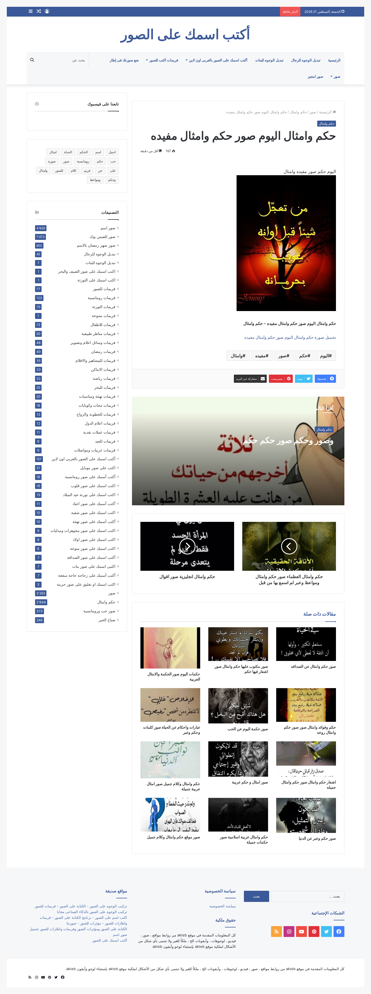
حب (113, 161)
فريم (87, 170)
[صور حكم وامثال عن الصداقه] (306, 644)
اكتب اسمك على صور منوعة (92, 548)
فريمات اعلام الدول (100, 423)
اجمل (112, 152)
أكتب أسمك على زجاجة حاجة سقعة (86, 575)
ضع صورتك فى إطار (124, 60)
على (113, 170)
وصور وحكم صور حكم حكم (288, 440)
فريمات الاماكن (103, 369)
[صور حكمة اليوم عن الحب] (238, 705)
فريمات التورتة (103, 306)
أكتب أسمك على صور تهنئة (94, 521)
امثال (52, 152)
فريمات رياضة (104, 378)
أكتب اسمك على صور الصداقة (91, 557)
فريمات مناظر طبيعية (98, 333)
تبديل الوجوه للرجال (305, 60)
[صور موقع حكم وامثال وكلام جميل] (170, 815)
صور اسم (107, 228)
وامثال (237, 355)
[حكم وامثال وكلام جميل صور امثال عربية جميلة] (170, 759)
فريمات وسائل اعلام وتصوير (93, 342)
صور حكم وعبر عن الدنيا (317, 838)
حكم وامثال (298, 112)
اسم (98, 152)
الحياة (68, 152)
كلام (73, 170)
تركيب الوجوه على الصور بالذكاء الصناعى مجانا (92, 912)
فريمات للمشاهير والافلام (95, 360)
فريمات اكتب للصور (163, 60)
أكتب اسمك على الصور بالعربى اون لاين (218, 60)
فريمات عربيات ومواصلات (94, 450)
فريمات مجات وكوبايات (96, 405)
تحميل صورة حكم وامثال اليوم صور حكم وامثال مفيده (290, 337)
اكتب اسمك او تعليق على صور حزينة (86, 584)
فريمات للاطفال (102, 324)
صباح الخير (107, 619)
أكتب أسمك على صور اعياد (94, 503)
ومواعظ (95, 180)
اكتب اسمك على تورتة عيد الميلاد (89, 494)
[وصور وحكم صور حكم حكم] (238, 451)
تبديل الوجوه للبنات (269, 60)
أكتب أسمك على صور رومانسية (90, 476)
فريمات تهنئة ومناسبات (97, 396)
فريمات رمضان (103, 351)
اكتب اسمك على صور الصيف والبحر (86, 271)
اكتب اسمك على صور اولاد (94, 539)
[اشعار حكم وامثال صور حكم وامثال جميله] (306, 759)
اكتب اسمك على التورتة (96, 280)
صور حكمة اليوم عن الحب (248, 728)
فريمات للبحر (104, 387)
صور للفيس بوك (102, 236)
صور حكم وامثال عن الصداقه (313, 666)
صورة (52, 161)
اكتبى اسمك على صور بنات (93, 566)
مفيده (260, 355)
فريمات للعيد (105, 441)
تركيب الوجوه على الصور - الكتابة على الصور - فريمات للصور (81, 906)
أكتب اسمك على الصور (109, 940)
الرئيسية (334, 60)
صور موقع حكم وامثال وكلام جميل (173, 837)
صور (337, 76)
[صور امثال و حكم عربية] (238, 759)
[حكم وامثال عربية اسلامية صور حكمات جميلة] (238, 815)
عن (100, 170)
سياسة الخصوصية (222, 906)
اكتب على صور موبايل (97, 467)
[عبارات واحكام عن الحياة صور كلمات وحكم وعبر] (170, 705)
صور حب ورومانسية (99, 611)
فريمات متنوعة (103, 315)
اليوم (324, 355)
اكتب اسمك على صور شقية (93, 512)
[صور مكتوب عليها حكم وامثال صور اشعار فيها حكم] (238, 644)
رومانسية (83, 161)
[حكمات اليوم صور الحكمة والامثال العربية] (170, 648)
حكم (303, 355)
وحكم (112, 180)
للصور (59, 170)
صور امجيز (315, 76)
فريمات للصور (104, 289)
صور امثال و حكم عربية (250, 782)
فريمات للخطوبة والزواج (96, 414)
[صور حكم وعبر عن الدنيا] (306, 815)
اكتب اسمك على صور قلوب (93, 485)
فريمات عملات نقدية (99, 432)
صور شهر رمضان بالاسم (96, 245)
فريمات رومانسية (101, 297)
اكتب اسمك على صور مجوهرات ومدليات (83, 530)
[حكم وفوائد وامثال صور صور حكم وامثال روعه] (306, 705)
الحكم (84, 152)
